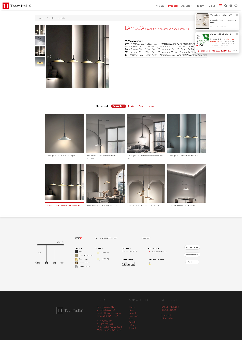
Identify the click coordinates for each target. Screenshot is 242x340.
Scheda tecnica (192, 255)
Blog (131, 319)
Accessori (186, 5)
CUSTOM (146, 238)
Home (40, 18)
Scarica (191, 262)
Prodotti (173, 5)
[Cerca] (225, 6)
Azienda (160, 5)
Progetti (200, 5)
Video (212, 5)
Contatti (132, 328)
